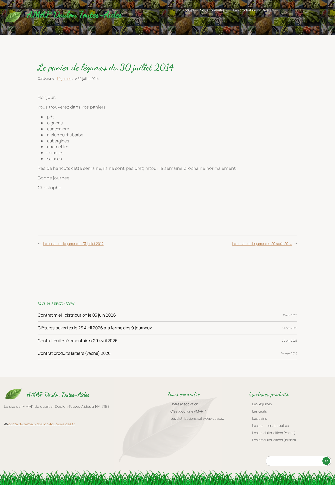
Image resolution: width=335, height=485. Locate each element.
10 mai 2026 (290, 315)
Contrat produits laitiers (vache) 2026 (74, 353)
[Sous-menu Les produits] (255, 10)
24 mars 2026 (289, 353)
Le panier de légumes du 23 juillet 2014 (73, 243)
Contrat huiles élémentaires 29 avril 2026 (78, 340)
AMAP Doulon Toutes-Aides (74, 14)
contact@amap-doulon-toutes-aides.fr (41, 424)
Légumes (64, 78)
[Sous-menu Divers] (273, 10)
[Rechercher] (326, 461)
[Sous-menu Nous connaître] (226, 10)
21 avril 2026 (289, 328)
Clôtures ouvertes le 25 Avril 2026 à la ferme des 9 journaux (95, 328)
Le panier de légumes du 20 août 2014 (262, 243)
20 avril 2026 (289, 340)
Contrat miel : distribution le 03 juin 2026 (77, 315)
